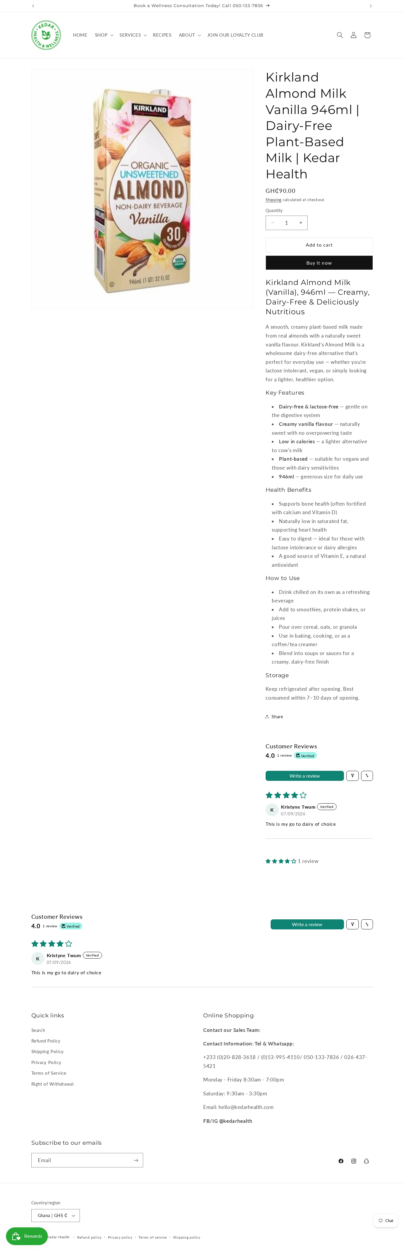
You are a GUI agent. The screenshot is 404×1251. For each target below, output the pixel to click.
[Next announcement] (370, 6)
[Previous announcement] (33, 6)
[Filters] (352, 776)
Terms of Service (49, 1073)
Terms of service (152, 1237)
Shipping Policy (47, 1051)
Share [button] (277, 716)
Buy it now (319, 262)
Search (38, 1030)
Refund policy (89, 1237)
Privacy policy (120, 1237)
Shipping (274, 199)
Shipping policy (187, 1237)
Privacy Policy (46, 1062)
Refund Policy (46, 1040)
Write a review (305, 775)
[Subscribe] (136, 1160)
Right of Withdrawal (52, 1084)
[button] (103, 35)
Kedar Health (58, 1237)
